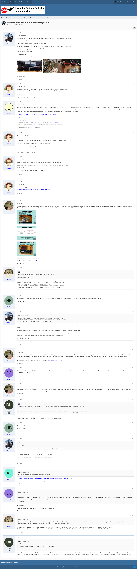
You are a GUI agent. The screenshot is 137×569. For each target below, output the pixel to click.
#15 (133, 422)
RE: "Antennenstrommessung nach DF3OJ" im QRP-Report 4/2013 (34, 189)
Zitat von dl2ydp (24, 315)
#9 (133, 295)
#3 (133, 101)
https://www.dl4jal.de (56, 360)
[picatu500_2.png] (26, 233)
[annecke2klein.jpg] (52, 66)
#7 (133, 200)
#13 (133, 383)
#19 (133, 515)
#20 (133, 537)
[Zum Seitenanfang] (134, 567)
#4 (133, 132)
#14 (133, 399)
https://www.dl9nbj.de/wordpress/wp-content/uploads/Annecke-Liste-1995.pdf (36, 114)
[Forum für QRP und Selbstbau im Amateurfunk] (68, 10)
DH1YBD (11, 24)
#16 (133, 438)
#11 (133, 349)
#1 (133, 32)
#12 (133, 367)
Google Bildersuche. (22, 117)
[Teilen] (134, 28)
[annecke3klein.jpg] (71, 66)
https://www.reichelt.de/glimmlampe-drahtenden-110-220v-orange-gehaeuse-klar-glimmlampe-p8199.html (43, 478)
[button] (118, 2)
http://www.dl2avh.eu (35, 260)
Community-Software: (68, 567)
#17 (133, 468)
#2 (133, 83)
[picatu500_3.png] (26, 249)
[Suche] (133, 2)
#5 (133, 157)
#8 (133, 268)
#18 (133, 488)
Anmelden (127, 1)
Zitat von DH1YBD (24, 272)
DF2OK (25, 120)
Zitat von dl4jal (24, 492)
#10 (133, 311)
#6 (133, 181)
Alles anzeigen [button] (75, 412)
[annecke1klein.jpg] (30, 66)
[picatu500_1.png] (26, 217)
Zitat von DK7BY (24, 443)
